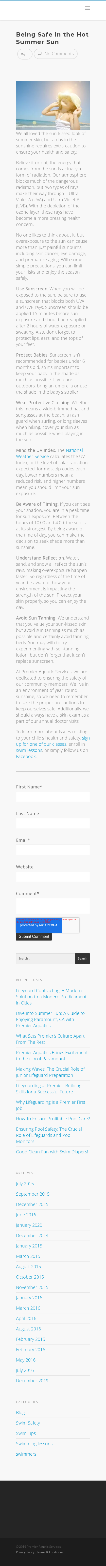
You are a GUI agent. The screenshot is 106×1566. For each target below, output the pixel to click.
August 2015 (28, 1266)
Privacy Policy (25, 1552)
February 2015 (30, 1339)
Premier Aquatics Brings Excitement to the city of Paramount (52, 1055)
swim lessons (29, 750)
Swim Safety (28, 1423)
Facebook (26, 756)
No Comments (58, 54)
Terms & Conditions (50, 1552)
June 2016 (26, 1215)
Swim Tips (26, 1433)
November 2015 (32, 1287)
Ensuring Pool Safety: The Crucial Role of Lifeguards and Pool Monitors (49, 1135)
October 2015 (30, 1277)
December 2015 (32, 1204)
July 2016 (25, 1370)
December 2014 (32, 1235)
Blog (20, 1412)
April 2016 (26, 1318)
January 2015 (29, 1246)
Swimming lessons (34, 1443)
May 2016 (25, 1360)
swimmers (26, 1454)
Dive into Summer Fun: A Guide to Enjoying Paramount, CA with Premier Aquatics (50, 1019)
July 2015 (25, 1183)
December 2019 (32, 1381)
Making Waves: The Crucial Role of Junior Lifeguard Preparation (50, 1072)
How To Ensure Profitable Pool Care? (53, 1119)
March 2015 (28, 1256)
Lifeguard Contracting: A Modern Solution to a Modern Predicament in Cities (51, 996)
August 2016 (28, 1329)
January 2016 (29, 1298)
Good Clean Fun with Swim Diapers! (52, 1152)
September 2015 (33, 1194)
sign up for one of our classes (53, 741)
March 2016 (28, 1308)
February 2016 (30, 1349)
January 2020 (29, 1225)
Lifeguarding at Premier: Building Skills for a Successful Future (48, 1089)
